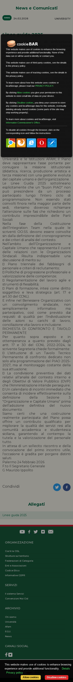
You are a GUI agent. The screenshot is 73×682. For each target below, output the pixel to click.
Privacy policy (14, 672)
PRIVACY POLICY (44, 86)
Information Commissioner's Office (23, 122)
